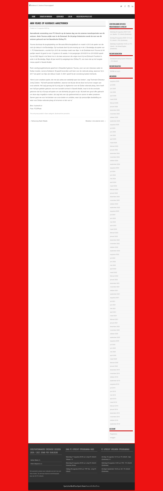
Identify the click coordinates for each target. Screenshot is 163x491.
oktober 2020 (114, 334)
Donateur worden (46, 16)
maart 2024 (113, 186)
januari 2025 (114, 150)
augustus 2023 (114, 211)
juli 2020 (112, 344)
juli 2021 (112, 301)
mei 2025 (113, 135)
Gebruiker (60, 16)
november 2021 (115, 287)
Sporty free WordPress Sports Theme (75, 486)
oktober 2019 (114, 377)
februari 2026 (114, 103)
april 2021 (113, 312)
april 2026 (113, 96)
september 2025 (115, 121)
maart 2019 (113, 402)
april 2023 (113, 225)
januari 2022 (114, 279)
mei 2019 (113, 395)
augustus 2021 (114, 297)
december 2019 (115, 370)
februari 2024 (114, 189)
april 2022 (113, 269)
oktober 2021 (114, 290)
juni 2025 (113, 132)
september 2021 (115, 294)
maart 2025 (113, 142)
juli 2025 (112, 128)
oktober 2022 (114, 247)
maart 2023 (113, 229)
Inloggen (112, 437)
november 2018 (115, 417)
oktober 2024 (114, 160)
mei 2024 (113, 178)
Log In (70, 16)
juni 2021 (113, 305)
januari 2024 (114, 193)
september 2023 (115, 207)
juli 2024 (112, 171)
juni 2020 (113, 348)
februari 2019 (114, 406)
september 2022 (115, 251)
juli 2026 (112, 85)
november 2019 (115, 373)
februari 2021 (114, 319)
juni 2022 (113, 261)
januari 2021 (114, 323)
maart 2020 (113, 359)
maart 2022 (113, 272)
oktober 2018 (114, 420)
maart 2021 (113, 316)
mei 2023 (113, 222)
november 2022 (115, 243)
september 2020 (115, 337)
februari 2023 (114, 233)
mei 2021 (113, 308)
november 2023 (115, 200)
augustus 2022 (114, 254)
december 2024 (115, 153)
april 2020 (113, 355)
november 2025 (115, 114)
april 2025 (113, 139)
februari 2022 (114, 276)
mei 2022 (113, 265)
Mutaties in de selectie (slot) (96, 121)
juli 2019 (112, 388)
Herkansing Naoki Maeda (38, 121)
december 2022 (115, 240)
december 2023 (115, 196)
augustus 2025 (114, 124)
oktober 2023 (114, 204)
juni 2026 (113, 88)
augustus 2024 (114, 168)
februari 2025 (114, 146)
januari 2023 (114, 236)
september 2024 (115, 164)
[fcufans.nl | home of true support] (41, 5)
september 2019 (115, 380)
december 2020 (115, 326)
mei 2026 (113, 92)
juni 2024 (113, 175)
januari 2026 (114, 106)
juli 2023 (112, 215)
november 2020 (115, 330)
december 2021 (115, 283)
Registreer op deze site (84, 16)
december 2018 (115, 413)
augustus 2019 (114, 384)
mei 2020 (113, 352)
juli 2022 (112, 258)
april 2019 (113, 399)
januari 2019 (114, 409)
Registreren (113, 434)
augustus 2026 (114, 81)
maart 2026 (113, 99)
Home (33, 16)
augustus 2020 (114, 341)
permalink (67, 113)
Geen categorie (49, 113)
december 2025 (115, 110)
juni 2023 (113, 218)
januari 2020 (114, 366)
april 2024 (113, 182)
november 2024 (115, 157)
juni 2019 (113, 391)
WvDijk (112, 71)
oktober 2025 (114, 117)
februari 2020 (114, 362)
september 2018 (115, 424)
